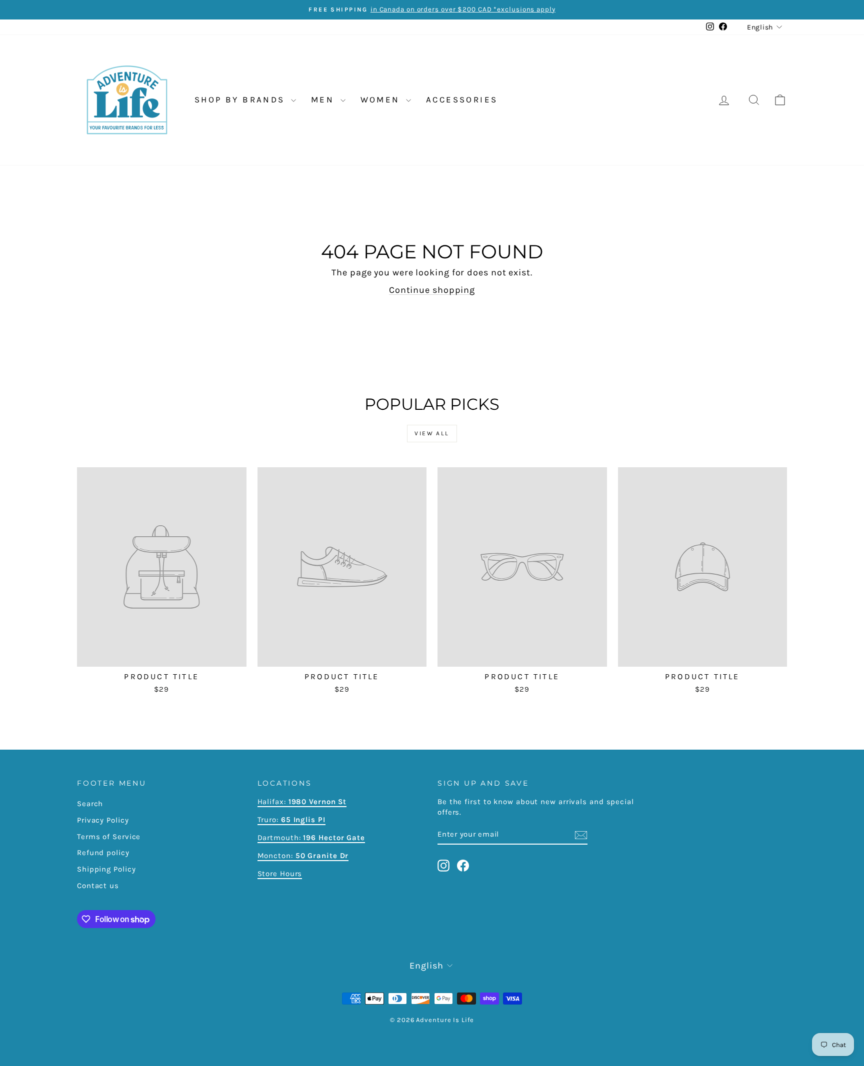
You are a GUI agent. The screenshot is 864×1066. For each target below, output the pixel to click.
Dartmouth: (311, 837)
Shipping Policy (106, 869)
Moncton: (303, 855)
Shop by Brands (241, 99)
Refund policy (103, 852)
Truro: (292, 819)
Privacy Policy (103, 820)
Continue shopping (432, 289)
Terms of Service (108, 836)
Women (382, 99)
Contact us (98, 885)
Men (324, 99)
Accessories (462, 99)
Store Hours (280, 873)
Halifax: (273, 801)
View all (431, 433)
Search (90, 803)
